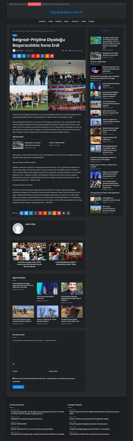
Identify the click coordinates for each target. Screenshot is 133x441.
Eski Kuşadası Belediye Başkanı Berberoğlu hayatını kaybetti (71, 298)
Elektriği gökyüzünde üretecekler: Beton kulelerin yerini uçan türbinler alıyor (110, 149)
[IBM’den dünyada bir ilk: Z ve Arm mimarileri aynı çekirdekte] (95, 69)
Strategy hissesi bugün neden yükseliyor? (105, 193)
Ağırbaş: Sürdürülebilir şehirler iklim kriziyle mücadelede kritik (110, 174)
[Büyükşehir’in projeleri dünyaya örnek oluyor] (18, 145)
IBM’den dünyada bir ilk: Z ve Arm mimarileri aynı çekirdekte (111, 69)
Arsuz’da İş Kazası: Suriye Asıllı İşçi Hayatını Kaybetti (22, 320)
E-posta (15, 371)
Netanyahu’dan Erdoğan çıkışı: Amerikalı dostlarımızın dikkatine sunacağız (23, 285)
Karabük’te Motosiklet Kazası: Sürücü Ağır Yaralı (70, 320)
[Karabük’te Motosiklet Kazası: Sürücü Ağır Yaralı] (72, 312)
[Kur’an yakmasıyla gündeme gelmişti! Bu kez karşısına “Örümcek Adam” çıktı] (95, 184)
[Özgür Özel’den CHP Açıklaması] (95, 140)
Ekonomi (58, 21)
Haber (50, 21)
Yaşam (83, 21)
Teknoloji (75, 21)
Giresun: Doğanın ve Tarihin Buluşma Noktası (46, 320)
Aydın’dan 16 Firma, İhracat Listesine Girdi (110, 112)
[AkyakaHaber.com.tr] (66, 12)
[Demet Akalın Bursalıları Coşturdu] (47, 289)
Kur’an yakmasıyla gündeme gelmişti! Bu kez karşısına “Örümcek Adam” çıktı (111, 184)
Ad (14, 364)
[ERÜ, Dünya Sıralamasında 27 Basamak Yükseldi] (95, 209)
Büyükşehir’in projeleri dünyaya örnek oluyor (55, 4)
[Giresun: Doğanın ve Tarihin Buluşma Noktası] (47, 312)
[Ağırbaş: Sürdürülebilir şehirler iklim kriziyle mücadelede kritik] (95, 174)
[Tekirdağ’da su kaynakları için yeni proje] (95, 200)
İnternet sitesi (53, 371)
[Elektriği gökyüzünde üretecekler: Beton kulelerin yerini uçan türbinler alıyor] (95, 148)
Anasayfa (42, 21)
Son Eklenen (105, 30)
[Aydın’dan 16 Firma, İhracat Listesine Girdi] (95, 113)
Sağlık (66, 21)
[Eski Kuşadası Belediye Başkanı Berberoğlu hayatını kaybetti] (72, 289)
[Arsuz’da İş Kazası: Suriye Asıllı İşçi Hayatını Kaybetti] (23, 312)
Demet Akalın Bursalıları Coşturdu (45, 297)
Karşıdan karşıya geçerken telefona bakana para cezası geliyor (103, 158)
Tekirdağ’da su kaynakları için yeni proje (111, 199)
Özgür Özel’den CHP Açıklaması (110, 138)
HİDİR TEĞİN (19, 50)
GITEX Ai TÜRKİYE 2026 (56, 143)
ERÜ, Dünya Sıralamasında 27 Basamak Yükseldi (109, 209)
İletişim (91, 21)
